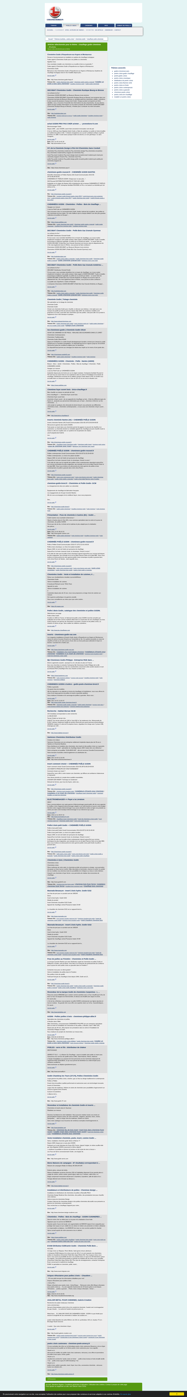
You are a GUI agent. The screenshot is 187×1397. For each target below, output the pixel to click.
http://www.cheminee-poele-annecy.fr (62, 1374)
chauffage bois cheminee (93, 886)
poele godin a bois (120, 76)
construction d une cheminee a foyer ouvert (73, 1337)
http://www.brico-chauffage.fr (60, 415)
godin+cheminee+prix (121, 71)
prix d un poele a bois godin (55, 325)
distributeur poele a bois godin (90, 260)
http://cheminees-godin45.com (60, 354)
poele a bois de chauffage (123, 94)
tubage (54, 25)
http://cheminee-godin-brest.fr (60, 506)
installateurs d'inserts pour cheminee (89, 791)
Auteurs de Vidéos (77, 30)
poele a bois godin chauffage (80, 855)
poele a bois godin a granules (66, 258)
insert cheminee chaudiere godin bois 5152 (67, 918)
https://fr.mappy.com (57, 606)
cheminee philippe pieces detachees (80, 706)
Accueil (50, 30)
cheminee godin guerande (77, 677)
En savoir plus (125, 1394)
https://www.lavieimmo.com (59, 675)
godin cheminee (51, 117)
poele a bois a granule (122, 90)
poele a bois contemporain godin (65, 477)
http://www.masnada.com (59, 916)
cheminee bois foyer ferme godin (65, 884)
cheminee (89, 25)
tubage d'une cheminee (75, 325)
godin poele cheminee (92, 84)
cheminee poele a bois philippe (66, 1041)
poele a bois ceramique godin (64, 568)
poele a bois (71, 25)
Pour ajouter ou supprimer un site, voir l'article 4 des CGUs (66, 1386)
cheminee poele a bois (122, 92)
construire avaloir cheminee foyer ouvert (87, 1335)
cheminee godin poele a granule (84, 82)
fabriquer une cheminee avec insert (83, 446)
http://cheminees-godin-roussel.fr (61, 194)
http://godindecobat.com (58, 113)
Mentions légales (58, 1384)
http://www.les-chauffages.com (60, 630)
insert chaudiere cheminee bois (92, 920)
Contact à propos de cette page (116, 1384)
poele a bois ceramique (122, 78)
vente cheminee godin (77, 535)
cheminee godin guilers (98, 704)
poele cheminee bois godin (65, 82)
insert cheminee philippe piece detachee (58, 706)
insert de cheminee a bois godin (57, 656)
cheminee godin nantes (99, 444)
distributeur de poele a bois (123, 80)
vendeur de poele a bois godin (82, 1241)
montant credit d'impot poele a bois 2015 (69, 196)
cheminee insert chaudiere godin (93, 654)
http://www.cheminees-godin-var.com (62, 649)
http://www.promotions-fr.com (60, 816)
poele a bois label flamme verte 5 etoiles (86, 479)
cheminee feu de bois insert (67, 1130)
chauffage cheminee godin (77, 84)
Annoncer (109, 30)
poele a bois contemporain (123, 87)
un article (99, 30)
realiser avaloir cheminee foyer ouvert (67, 1335)
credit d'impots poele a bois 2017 (61, 198)
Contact (118, 30)
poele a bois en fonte (121, 85)
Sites (67, 30)
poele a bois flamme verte (123, 83)
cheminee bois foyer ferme (85, 884)
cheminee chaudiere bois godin (86, 918)
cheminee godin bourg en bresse (64, 115)
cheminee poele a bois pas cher (62, 1241)
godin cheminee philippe (63, 678)
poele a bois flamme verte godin (83, 477)
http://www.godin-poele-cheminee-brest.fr (64, 702)
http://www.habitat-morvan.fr (59, 733)
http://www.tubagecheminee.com (61, 321)
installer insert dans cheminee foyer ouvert (69, 1132)
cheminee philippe (59, 679)
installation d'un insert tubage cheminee (70, 652)
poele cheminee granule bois (69, 260)
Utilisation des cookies (97, 1384)
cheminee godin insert (85, 444)
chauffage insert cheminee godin (67, 444)
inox (106, 25)
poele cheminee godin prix (81, 323)
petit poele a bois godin (64, 854)
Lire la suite (51, 75)
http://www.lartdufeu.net (58, 1012)
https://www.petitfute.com (59, 222)
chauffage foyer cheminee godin (63, 226)
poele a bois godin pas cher (81, 821)
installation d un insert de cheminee (70, 654)
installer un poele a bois (122, 97)
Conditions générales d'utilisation (76, 1384)
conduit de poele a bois (124, 26)
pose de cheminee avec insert (59, 446)
